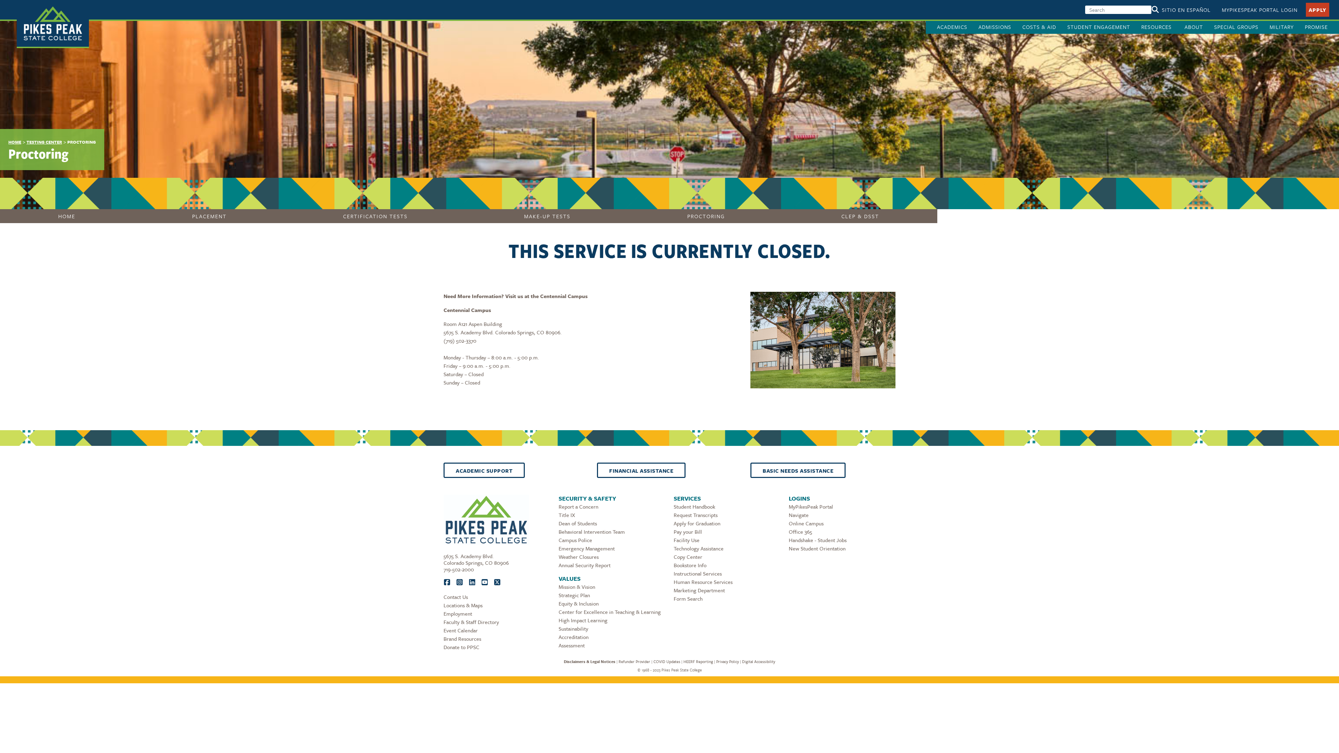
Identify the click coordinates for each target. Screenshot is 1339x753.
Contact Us (456, 597)
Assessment (572, 645)
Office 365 (800, 531)
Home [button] (66, 216)
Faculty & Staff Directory (471, 622)
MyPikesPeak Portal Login (1260, 10)
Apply (1317, 10)
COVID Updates (666, 661)
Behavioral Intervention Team (592, 531)
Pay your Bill (688, 531)
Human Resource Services (703, 582)
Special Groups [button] (1236, 27)
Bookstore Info (690, 565)
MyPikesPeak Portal (811, 506)
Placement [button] (209, 216)
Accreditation (574, 637)
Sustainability (573, 628)
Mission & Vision (577, 587)
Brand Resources (462, 638)
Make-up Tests (547, 216)
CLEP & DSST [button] (860, 216)
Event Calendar (461, 630)
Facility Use (686, 540)
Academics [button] (952, 27)
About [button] (1194, 27)
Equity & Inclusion (579, 603)
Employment (458, 613)
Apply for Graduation (697, 523)
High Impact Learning (583, 620)
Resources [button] (1157, 27)
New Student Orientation (817, 548)
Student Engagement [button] (1098, 27)
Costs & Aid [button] (1039, 27)
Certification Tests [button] (375, 216)
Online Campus (806, 523)
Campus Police (575, 540)
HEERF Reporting (698, 661)
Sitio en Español (1186, 10)
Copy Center (688, 557)
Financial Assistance (641, 470)
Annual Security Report (585, 565)
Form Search (688, 598)
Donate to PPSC (461, 647)
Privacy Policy (727, 661)
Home (14, 142)
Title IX (567, 515)
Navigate (799, 515)
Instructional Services (698, 573)
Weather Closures (579, 557)
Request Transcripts (696, 515)
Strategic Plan (574, 595)
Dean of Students (578, 523)
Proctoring (706, 216)
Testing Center (44, 142)
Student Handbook (694, 506)
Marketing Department (699, 590)
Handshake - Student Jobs (818, 540)
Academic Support (484, 470)
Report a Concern (578, 506)
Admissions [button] (994, 27)
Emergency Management (587, 548)
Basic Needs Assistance (798, 470)
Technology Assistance (699, 548)
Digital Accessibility (758, 661)
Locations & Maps (463, 605)
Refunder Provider (634, 661)
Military (1282, 27)
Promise (1316, 27)
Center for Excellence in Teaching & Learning (610, 612)
